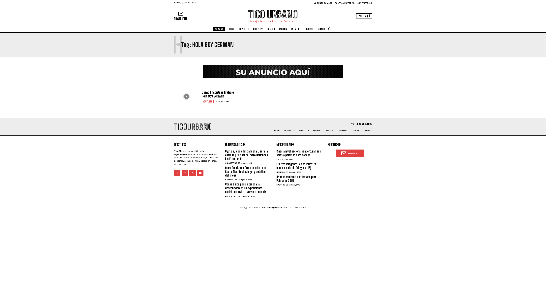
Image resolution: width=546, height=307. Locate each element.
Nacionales (282, 172)
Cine (278, 159)
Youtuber (207, 101)
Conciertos (231, 163)
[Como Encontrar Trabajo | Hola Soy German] (186, 97)
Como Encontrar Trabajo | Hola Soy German (218, 94)
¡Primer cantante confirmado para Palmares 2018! (296, 178)
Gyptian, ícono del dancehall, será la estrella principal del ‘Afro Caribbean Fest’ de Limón (246, 155)
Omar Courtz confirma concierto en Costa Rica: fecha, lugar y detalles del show (245, 171)
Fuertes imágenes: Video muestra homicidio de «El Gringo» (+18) (296, 166)
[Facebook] (177, 173)
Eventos (280, 185)
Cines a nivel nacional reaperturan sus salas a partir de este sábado (298, 153)
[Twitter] (192, 173)
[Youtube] (200, 173)
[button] (329, 28)
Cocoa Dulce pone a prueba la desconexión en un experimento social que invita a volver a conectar (246, 188)
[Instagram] (185, 173)
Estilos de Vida (232, 196)
